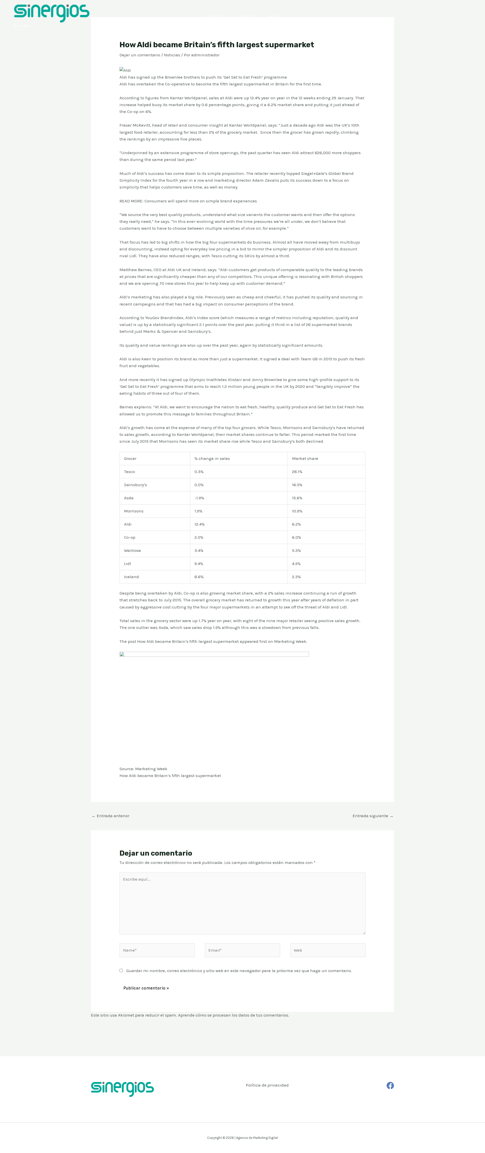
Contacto (247, 16)
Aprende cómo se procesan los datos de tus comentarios (233, 1015)
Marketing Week (290, 641)
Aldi (229, 97)
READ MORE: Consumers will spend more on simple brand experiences (188, 200)
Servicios (216, 16)
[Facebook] (390, 1085)
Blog (273, 16)
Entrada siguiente (373, 815)
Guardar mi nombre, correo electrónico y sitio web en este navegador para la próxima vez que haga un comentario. (239, 970)
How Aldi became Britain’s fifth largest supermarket (188, 641)
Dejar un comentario (139, 54)
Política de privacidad (267, 1085)
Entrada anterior (110, 815)
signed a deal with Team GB (290, 358)
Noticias (172, 54)
